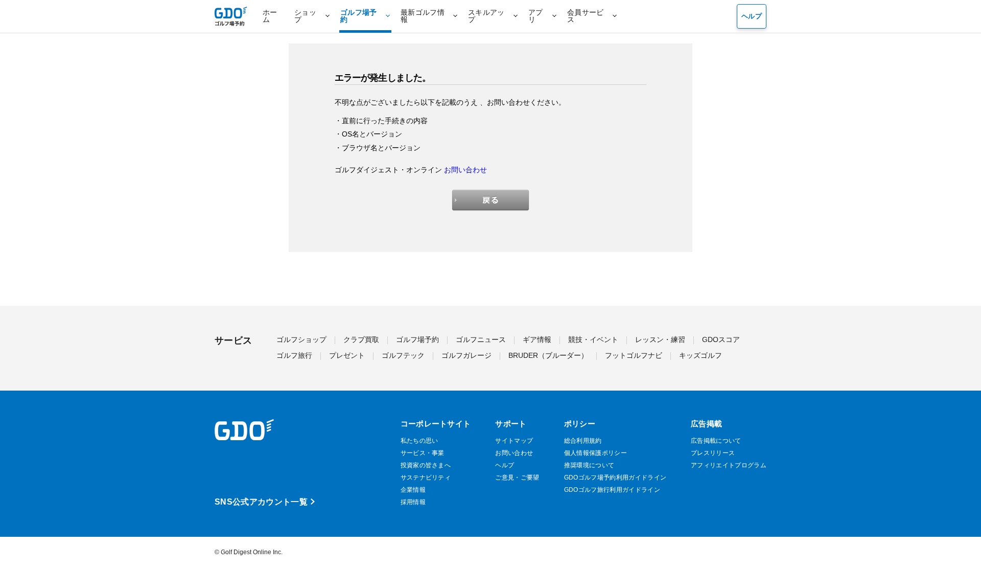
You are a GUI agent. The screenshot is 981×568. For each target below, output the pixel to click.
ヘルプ (751, 16)
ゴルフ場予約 (417, 340)
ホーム (270, 16)
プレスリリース (713, 453)
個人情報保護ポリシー (595, 453)
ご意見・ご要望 (517, 477)
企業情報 (413, 490)
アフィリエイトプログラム (728, 465)
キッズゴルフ (700, 355)
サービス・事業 (423, 453)
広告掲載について (716, 441)
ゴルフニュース (481, 340)
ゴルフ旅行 (294, 355)
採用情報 (413, 502)
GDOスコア (721, 340)
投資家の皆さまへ (426, 465)
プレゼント (347, 355)
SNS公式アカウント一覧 (261, 501)
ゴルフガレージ (466, 355)
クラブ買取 (361, 340)
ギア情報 (537, 340)
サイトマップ (514, 441)
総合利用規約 (583, 441)
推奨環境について (589, 465)
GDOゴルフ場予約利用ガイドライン (615, 477)
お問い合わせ (465, 170)
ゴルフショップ (301, 340)
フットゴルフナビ (633, 355)
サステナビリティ (426, 477)
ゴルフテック (403, 355)
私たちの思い (419, 441)
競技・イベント (593, 340)
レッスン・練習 (660, 340)
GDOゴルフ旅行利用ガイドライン (612, 490)
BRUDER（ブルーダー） (548, 355)
